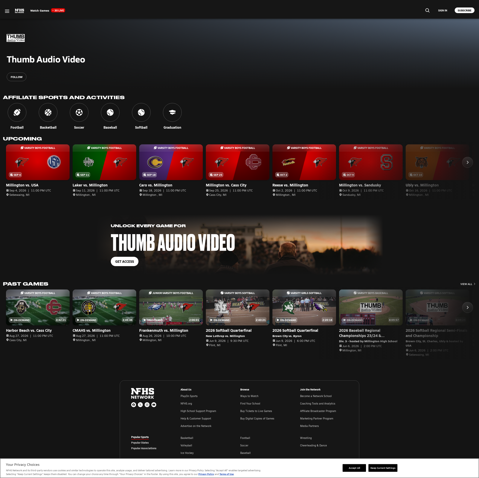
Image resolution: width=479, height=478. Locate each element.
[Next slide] (467, 162)
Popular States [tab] (140, 442)
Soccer (244, 445)
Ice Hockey (187, 453)
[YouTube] (153, 404)
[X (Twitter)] (140, 404)
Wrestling (306, 438)
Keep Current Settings (382, 467)
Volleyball (186, 445)
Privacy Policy (206, 474)
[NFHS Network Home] (19, 11)
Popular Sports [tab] (140, 437)
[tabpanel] (264, 445)
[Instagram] (147, 404)
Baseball (245, 453)
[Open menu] (7, 11)
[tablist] (150, 442)
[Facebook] (133, 404)
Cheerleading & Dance (313, 445)
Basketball (187, 438)
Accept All (354, 467)
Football (245, 438)
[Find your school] (427, 10)
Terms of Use (226, 474)
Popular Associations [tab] (143, 448)
